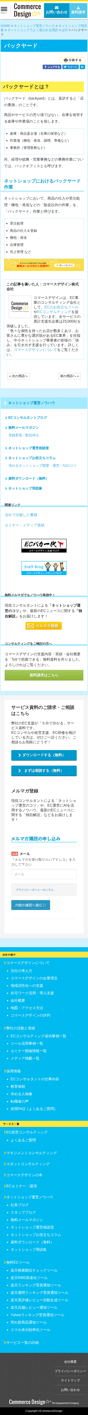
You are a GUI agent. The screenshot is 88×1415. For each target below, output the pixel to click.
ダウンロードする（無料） (44, 755)
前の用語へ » (69, 376)
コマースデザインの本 (24, 1175)
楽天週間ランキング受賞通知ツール (39, 1292)
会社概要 (18, 1000)
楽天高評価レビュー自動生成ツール (39, 1300)
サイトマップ (70, 1380)
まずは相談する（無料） (44, 770)
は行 (65, 30)
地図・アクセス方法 (27, 1008)
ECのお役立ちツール (61, 307)
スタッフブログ (23, 1212)
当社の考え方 (21, 971)
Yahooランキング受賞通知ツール (37, 1315)
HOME (5, 25)
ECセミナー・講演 (21, 1186)
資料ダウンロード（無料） (28, 478)
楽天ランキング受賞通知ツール (36, 1285)
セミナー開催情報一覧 (29, 1051)
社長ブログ (20, 1205)
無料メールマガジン (23, 427)
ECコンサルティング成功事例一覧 (38, 1036)
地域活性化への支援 (27, 985)
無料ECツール (18, 1262)
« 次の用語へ (18, 376)
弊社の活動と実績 (20, 1028)
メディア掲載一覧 (25, 1058)
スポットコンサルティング (28, 1164)
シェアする (53, 67)
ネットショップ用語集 (25, 488)
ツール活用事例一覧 (27, 1043)
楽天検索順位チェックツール (34, 1270)
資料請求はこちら (44, 675)
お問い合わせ (70, 1390)
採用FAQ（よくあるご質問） (34, 1109)
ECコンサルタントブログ (27, 417)
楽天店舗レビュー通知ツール (34, 1307)
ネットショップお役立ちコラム (32, 458)
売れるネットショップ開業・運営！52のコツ (42, 465)
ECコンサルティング (54, 312)
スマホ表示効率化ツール (30, 1330)
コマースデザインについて (35, 350)
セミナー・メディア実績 (24, 525)
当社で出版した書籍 (21, 515)
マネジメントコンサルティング (31, 1153)
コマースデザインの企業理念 (34, 978)
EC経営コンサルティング (27, 1132)
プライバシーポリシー (70, 1371)
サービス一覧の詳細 (22, 1342)
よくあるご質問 (23, 1140)
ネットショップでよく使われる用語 (32, 30)
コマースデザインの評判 (30, 1015)
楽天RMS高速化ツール (29, 1278)
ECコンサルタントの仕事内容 (35, 1079)
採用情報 (13, 1071)
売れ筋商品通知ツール (29, 1322)
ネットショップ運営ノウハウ (34, 25)
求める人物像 (21, 1094)
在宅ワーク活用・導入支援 (32, 993)
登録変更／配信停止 (24, 435)
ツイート (72, 67)
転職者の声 (20, 1101)
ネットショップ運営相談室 (28, 448)
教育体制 (18, 1086)
